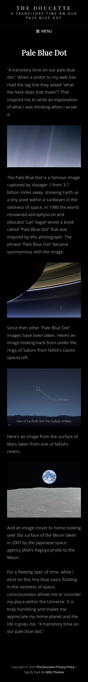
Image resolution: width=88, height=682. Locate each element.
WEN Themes (55, 672)
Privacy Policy (65, 667)
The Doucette (44, 7)
